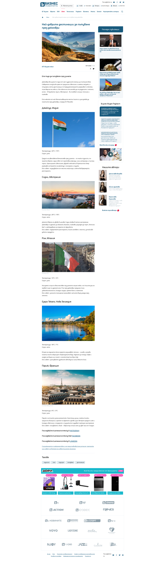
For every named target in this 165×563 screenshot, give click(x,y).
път (54, 462)
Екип (54, 554)
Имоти (93, 11)
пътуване (70, 462)
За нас (48, 554)
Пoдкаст (78, 11)
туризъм (61, 462)
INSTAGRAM (74, 431)
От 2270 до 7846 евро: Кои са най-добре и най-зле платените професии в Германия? (110, 94)
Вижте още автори (109, 210)
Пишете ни (88, 556)
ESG (58, 11)
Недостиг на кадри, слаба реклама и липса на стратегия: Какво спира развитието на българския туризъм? (110, 120)
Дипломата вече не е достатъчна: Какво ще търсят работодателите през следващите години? (109, 133)
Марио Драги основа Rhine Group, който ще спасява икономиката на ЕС (110, 50)
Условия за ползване (56, 556)
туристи (46, 462)
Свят (63, 11)
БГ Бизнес (45, 11)
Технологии (70, 11)
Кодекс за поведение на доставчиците (84, 554)
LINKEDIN (73, 441)
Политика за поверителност (64, 554)
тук (120, 471)
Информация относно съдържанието (73, 556)
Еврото (52, 11)
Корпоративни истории (111, 11)
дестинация (80, 462)
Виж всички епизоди (107, 145)
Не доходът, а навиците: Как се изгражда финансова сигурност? (110, 109)
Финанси (86, 11)
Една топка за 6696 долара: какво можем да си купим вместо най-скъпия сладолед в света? (110, 74)
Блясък (99, 11)
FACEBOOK (76, 436)
